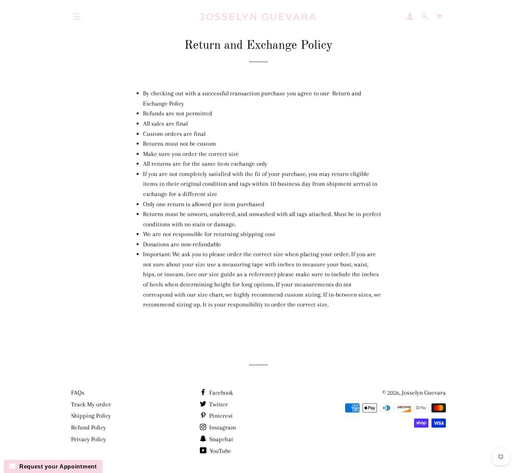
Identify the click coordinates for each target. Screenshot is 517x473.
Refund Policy (88, 427)
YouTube (219, 450)
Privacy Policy (88, 439)
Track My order (91, 404)
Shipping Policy (91, 415)
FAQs (77, 392)
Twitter (218, 404)
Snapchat (220, 439)
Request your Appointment (56, 466)
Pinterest (220, 415)
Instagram (222, 427)
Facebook (220, 392)
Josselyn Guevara (258, 16)
